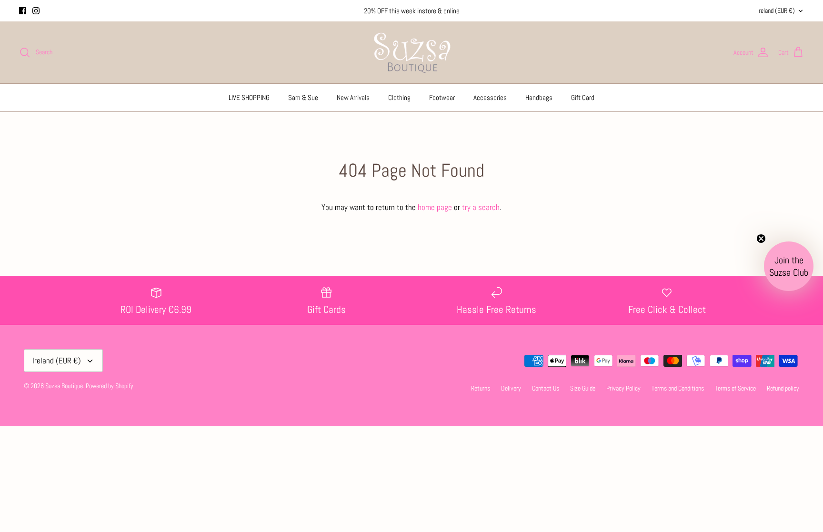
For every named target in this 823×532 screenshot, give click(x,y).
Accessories (490, 97)
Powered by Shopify (109, 385)
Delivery (511, 388)
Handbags (538, 97)
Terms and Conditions (678, 388)
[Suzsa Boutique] (411, 52)
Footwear (442, 97)
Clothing (399, 97)
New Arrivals (353, 97)
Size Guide (582, 388)
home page (435, 207)
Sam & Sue (303, 97)
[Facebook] (22, 10)
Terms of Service (735, 388)
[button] (788, 266)
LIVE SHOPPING (249, 97)
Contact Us (545, 388)
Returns (480, 388)
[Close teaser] (761, 238)
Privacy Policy (623, 388)
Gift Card (582, 97)
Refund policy (783, 388)
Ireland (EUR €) (776, 10)
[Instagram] (36, 10)
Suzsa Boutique (64, 385)
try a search (481, 207)
